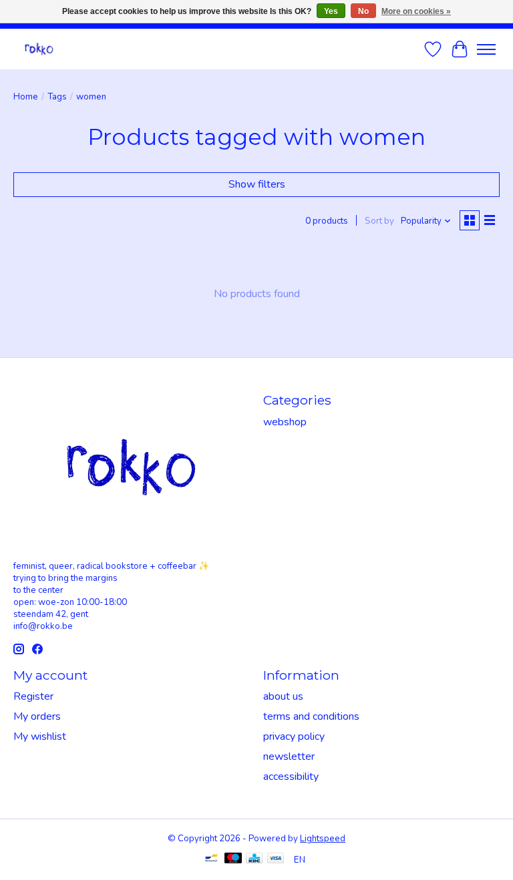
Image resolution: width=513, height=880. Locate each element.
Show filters (256, 184)
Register (33, 696)
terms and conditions (311, 716)
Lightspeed (322, 839)
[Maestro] (233, 860)
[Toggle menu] (486, 49)
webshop (285, 422)
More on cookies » (416, 11)
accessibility (291, 776)
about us (283, 696)
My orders (37, 716)
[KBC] (254, 860)
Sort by (379, 221)
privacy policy (294, 736)
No (363, 11)
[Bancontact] (211, 860)
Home (25, 97)
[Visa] (276, 860)
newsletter (289, 756)
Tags (57, 97)
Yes (331, 11)
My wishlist (39, 736)
